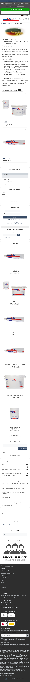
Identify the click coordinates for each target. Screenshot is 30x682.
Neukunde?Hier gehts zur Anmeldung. (15, 223)
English (11, 524)
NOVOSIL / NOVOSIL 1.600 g (15, 427)
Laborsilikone (7, 177)
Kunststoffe (7, 172)
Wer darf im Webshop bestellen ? (14, 467)
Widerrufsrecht (5, 570)
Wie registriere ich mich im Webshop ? (14, 473)
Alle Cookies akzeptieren (15, 9)
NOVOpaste (6, 158)
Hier (19, 670)
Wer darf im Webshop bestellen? (10, 486)
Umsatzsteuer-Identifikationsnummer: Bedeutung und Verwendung (14, 496)
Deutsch (5, 524)
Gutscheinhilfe (6, 237)
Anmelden (15, 217)
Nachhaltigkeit (5, 577)
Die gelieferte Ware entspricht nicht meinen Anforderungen (13, 489)
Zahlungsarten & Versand (14, 475)
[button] (19, 90)
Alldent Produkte (8, 181)
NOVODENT (5, 121)
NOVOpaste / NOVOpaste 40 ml (15, 332)
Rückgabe (14, 464)
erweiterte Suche (15, 455)
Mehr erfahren (20, 6)
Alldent (4, 192)
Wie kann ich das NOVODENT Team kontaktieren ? (14, 470)
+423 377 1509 (7, 602)
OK (18, 234)
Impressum (4, 585)
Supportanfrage (6, 513)
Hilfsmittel (6, 179)
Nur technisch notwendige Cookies (8, 12)
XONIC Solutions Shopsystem (18, 678)
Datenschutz (4, 575)
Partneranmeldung (7, 505)
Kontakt (3, 587)
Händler (3, 568)
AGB (2, 580)
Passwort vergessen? (15, 219)
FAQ (2, 582)
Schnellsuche (22, 448)
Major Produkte (8, 184)
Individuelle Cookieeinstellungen (22, 12)
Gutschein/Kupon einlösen (9, 233)
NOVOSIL (5, 123)
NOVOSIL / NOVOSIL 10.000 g (15, 395)
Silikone (6, 174)
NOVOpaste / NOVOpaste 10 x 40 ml (15, 364)
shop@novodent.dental (9, 604)
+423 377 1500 (7, 600)
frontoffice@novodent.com (10, 607)
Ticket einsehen (6, 516)
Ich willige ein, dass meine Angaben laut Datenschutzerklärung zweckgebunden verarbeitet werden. (14, 639)
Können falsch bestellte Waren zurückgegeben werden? (14, 493)
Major (3, 194)
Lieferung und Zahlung (7, 573)
